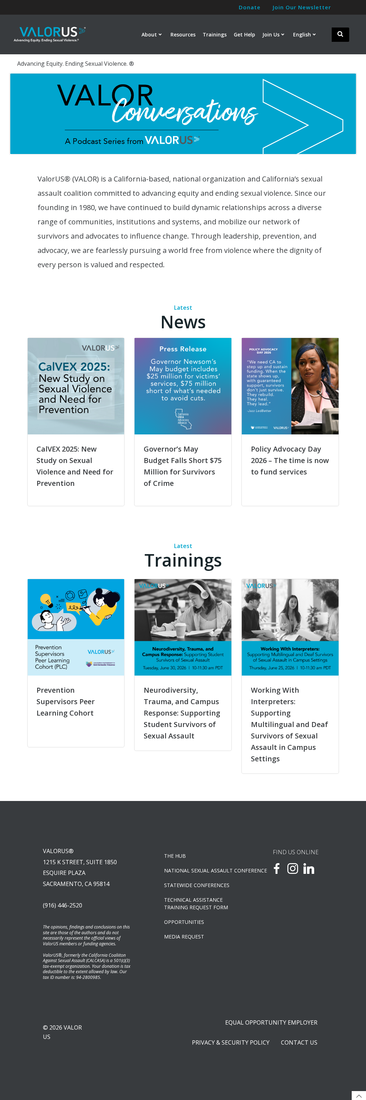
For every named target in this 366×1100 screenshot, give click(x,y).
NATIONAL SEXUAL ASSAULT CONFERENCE (200, 870)
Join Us (271, 34)
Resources (183, 34)
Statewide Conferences (196, 885)
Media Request (184, 936)
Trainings (215, 34)
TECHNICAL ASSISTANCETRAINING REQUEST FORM (196, 903)
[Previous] (25, 114)
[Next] (341, 114)
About (149, 34)
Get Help (244, 34)
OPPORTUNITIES (184, 922)
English (302, 34)
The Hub (175, 855)
